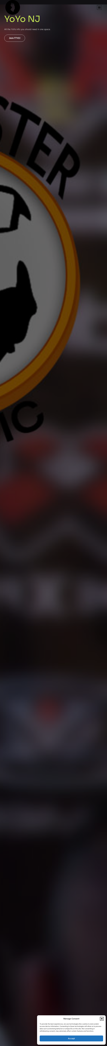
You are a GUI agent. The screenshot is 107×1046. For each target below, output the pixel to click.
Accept (71, 1038)
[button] (101, 1018)
